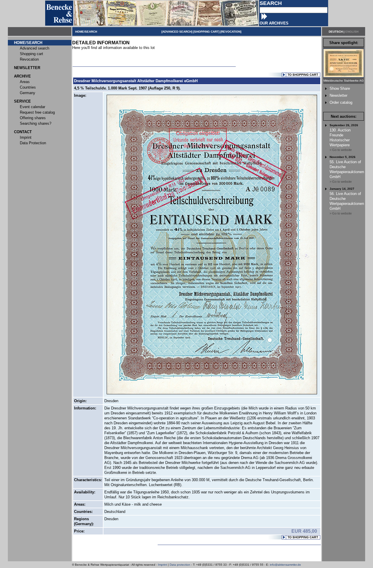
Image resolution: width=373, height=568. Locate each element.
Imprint (162, 564)
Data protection (180, 564)
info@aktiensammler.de (285, 564)
